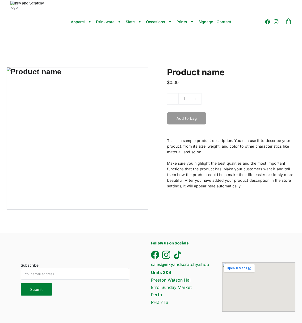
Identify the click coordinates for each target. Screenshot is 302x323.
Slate (130, 21)
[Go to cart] (288, 21)
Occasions (155, 21)
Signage (205, 21)
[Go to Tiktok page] (177, 255)
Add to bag (186, 118)
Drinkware (105, 21)
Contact (224, 21)
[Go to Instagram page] (276, 21)
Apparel (78, 21)
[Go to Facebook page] (269, 21)
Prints (181, 21)
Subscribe (29, 265)
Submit (36, 289)
